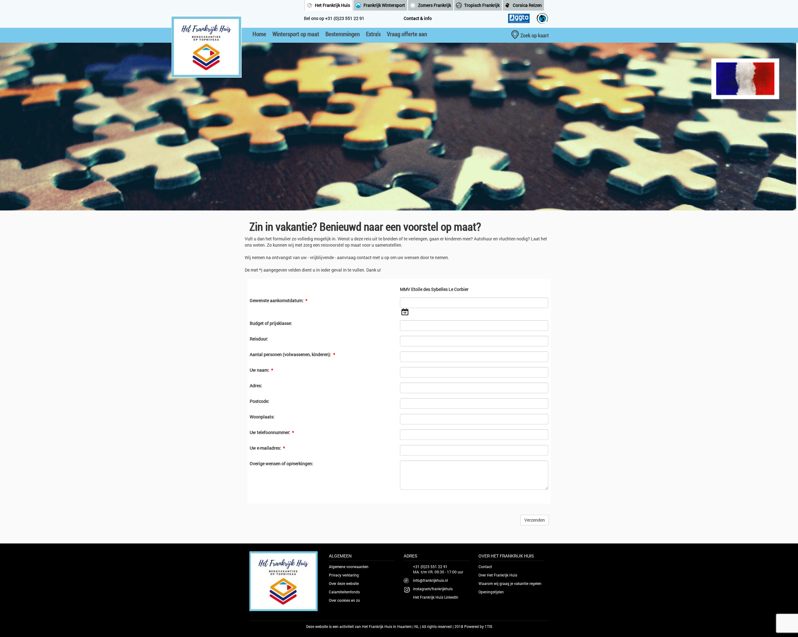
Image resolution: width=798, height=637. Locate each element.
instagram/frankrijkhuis (433, 588)
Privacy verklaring (344, 574)
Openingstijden (491, 591)
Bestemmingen (342, 34)
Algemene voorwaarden (348, 566)
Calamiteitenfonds (344, 591)
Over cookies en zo (344, 600)
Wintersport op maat (295, 34)
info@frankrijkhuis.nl (430, 580)
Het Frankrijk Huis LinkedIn (435, 597)
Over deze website (344, 583)
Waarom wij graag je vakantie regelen (509, 583)
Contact (485, 566)
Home (259, 34)
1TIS (488, 626)
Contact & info (418, 18)
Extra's (373, 34)
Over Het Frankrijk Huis (497, 574)
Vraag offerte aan (407, 34)
